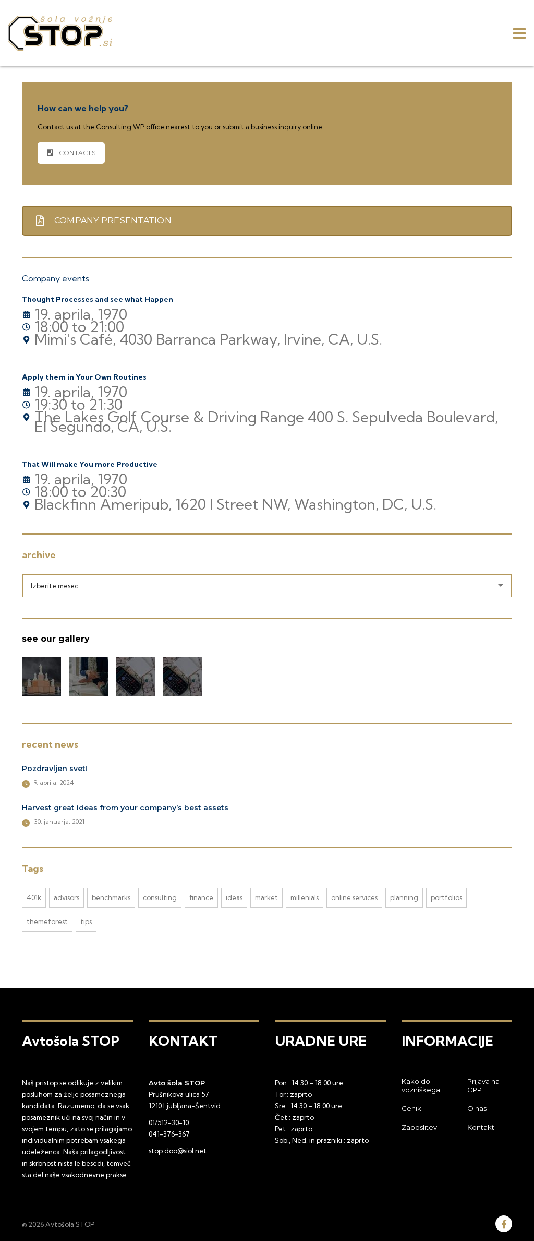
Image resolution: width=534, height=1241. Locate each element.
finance (201, 897)
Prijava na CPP (483, 1085)
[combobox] (267, 585)
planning (404, 897)
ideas (234, 897)
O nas (477, 1108)
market (266, 897)
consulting (160, 897)
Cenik (411, 1108)
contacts (77, 153)
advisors (66, 897)
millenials (304, 897)
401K (34, 897)
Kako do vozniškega (421, 1085)
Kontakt (480, 1127)
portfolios (446, 897)
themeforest (47, 921)
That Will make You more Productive (89, 464)
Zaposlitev (419, 1127)
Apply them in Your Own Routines (84, 377)
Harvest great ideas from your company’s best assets (125, 807)
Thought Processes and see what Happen (97, 299)
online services (354, 897)
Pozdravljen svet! (55, 768)
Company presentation (113, 221)
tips (86, 921)
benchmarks (111, 897)
